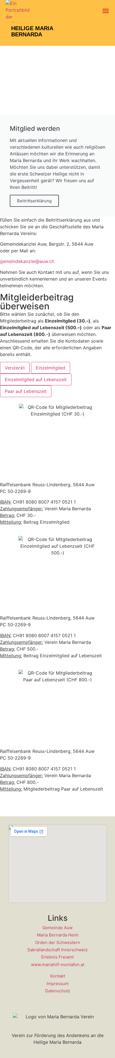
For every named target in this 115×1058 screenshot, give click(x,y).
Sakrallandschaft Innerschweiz (57, 949)
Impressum (58, 983)
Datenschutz (57, 990)
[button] (105, 11)
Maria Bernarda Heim (57, 935)
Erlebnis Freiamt (57, 957)
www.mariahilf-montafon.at (57, 964)
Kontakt (57, 976)
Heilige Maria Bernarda (32, 31)
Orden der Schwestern (57, 942)
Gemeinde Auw (57, 927)
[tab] (15, 368)
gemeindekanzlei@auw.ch (27, 261)
